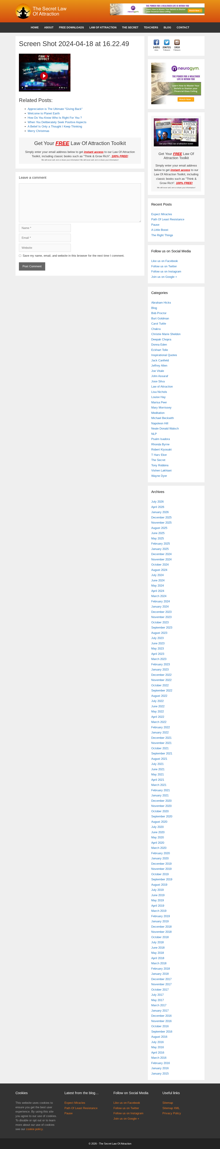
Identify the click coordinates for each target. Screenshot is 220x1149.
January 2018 (160, 973)
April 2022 (157, 716)
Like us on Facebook (164, 261)
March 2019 (158, 910)
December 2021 (161, 737)
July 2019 (157, 890)
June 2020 (157, 832)
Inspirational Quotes (164, 355)
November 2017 (161, 984)
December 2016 (161, 1015)
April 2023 (157, 654)
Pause (155, 224)
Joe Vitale (157, 371)
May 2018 (157, 952)
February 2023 (160, 664)
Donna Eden (159, 344)
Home (35, 27)
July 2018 (157, 942)
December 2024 (161, 554)
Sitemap (167, 1102)
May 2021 (157, 774)
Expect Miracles (161, 214)
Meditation (157, 413)
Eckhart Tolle (159, 350)
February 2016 (160, 1063)
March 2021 (158, 785)
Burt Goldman (160, 318)
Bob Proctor (159, 313)
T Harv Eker (159, 455)
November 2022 (161, 680)
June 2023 (157, 643)
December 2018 (161, 926)
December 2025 (161, 517)
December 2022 (161, 674)
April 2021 (157, 779)
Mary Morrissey (161, 407)
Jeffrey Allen (159, 365)
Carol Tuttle (158, 323)
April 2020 (157, 842)
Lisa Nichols (159, 392)
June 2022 (157, 706)
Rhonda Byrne (160, 444)
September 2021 (161, 753)
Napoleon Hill (159, 423)
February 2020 (160, 853)
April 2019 (157, 905)
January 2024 (160, 606)
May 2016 (157, 1047)
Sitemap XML (171, 1108)
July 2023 (157, 638)
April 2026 (157, 507)
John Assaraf (159, 376)
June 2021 (157, 769)
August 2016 (159, 1036)
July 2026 (157, 501)
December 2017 (161, 979)
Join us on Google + (164, 276)
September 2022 (161, 690)
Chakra (156, 329)
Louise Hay (158, 397)
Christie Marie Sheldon (165, 334)
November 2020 (161, 806)
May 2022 (157, 711)
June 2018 (157, 947)
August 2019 (159, 884)
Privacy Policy (171, 1113)
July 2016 (157, 1042)
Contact (183, 27)
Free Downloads (71, 27)
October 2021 (160, 748)
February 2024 (160, 601)
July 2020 (157, 827)
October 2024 (160, 564)
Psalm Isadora (160, 439)
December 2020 (161, 800)
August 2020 (159, 821)
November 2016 (161, 1021)
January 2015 (160, 1073)
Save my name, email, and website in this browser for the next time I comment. (73, 255)
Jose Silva (158, 381)
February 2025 (160, 543)
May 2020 (157, 837)
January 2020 (160, 858)
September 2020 (161, 816)
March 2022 (158, 722)
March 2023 (158, 659)
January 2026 (160, 512)
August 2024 (159, 570)
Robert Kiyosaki (161, 449)
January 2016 (160, 1068)
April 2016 (157, 1052)
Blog (167, 27)
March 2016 (158, 1057)
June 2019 (157, 895)
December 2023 (161, 612)
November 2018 (161, 931)
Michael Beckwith (162, 418)
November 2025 (161, 522)
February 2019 (160, 916)
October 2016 (160, 1026)
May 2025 (157, 538)
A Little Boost (159, 230)
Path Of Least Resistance (167, 219)
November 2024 (161, 559)
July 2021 (157, 764)
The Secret (130, 27)
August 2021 (159, 758)
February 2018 (160, 968)
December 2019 (161, 863)
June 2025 (157, 533)
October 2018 (160, 937)
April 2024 (157, 591)
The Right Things (162, 235)
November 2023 (161, 617)
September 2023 (161, 627)
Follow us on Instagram (166, 271)
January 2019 (160, 921)
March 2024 (158, 596)
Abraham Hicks (161, 302)
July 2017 (157, 994)
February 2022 (160, 727)
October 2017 (160, 989)
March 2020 (158, 848)
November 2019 (161, 869)
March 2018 (158, 963)
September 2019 (161, 879)
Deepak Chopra (161, 339)
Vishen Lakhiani (161, 470)
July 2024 (157, 575)
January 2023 (160, 669)
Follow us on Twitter (164, 266)
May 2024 (157, 585)
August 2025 (159, 528)
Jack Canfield (160, 360)
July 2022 (157, 701)
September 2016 (161, 1031)
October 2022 (160, 685)
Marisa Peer (159, 402)
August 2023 (159, 633)
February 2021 (160, 790)
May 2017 (157, 1000)
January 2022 (160, 732)
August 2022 (159, 695)
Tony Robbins (160, 465)
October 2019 (160, 874)
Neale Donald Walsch (165, 428)
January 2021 (160, 795)
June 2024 (157, 580)
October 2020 (160, 811)
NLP (154, 434)
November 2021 (161, 743)
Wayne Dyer (159, 475)
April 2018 (157, 958)
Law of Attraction (103, 27)
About (48, 27)
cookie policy (34, 1129)
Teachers (151, 27)
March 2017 (158, 1005)
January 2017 (160, 1010)
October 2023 (160, 622)
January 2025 (160, 549)
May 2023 (157, 648)
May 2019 (157, 900)
